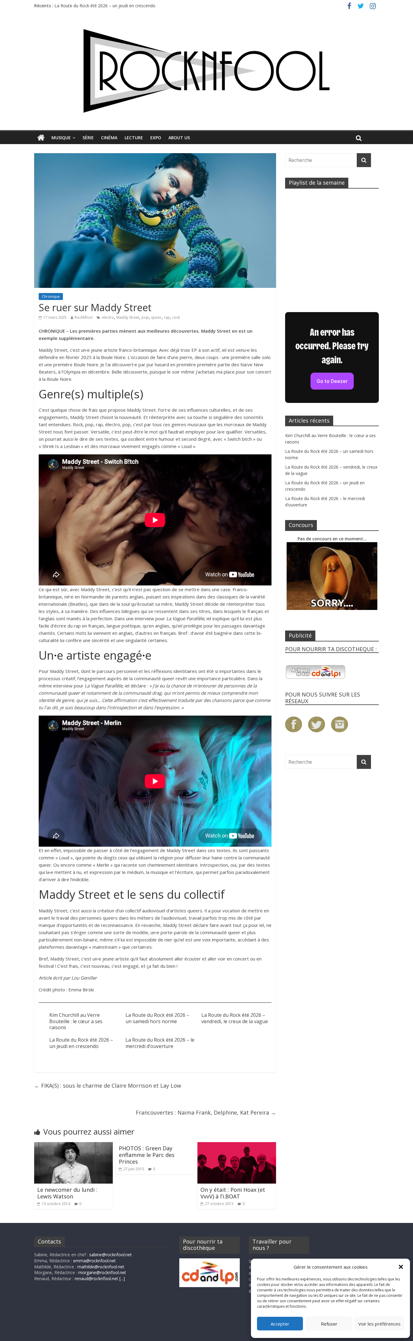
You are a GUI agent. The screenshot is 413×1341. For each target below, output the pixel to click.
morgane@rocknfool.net (102, 1272)
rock (176, 317)
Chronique (51, 296)
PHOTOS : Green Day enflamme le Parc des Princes (146, 1155)
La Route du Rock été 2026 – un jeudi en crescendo (81, 1042)
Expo (155, 137)
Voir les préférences (379, 1324)
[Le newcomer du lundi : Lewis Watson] (73, 1145)
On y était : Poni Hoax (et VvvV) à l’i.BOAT (232, 1193)
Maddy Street (127, 317)
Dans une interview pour (159, 618)
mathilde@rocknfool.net (100, 1267)
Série (88, 137)
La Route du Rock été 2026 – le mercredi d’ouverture (159, 1042)
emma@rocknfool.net (94, 1261)
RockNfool (84, 317)
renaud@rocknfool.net (96, 1278)
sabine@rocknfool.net (110, 1254)
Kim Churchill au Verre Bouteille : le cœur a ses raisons (75, 1021)
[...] (122, 1278)
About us (179, 137)
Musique (61, 137)
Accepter (280, 1324)
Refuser (329, 1324)
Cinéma (109, 137)
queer (156, 317)
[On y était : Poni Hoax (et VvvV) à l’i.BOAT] (236, 1145)
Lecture (134, 137)
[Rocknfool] (206, 71)
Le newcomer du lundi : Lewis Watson (67, 1193)
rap (167, 317)
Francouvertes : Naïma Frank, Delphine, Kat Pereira (206, 1112)
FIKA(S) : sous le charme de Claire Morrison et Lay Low (107, 1085)
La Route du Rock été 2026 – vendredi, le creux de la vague (112, 4)
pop (145, 317)
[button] (401, 1267)
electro (108, 317)
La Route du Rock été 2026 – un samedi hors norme (157, 1018)
